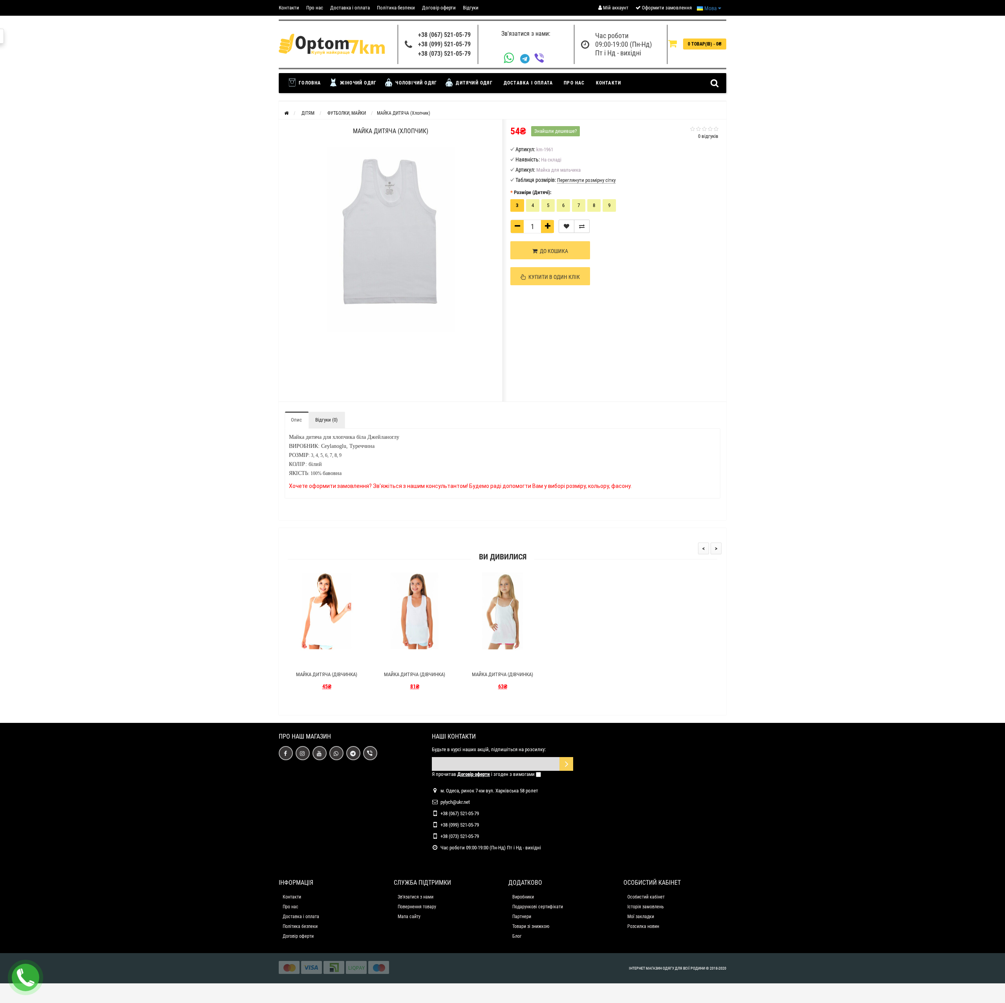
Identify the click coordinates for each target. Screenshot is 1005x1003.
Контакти (289, 8)
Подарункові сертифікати (537, 906)
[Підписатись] (566, 764)
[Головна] (286, 113)
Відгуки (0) (326, 420)
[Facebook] (286, 753)
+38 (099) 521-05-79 (444, 44)
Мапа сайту (409, 916)
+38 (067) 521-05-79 (444, 35)
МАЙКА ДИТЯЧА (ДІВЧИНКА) (326, 674)
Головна (309, 83)
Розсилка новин (643, 926)
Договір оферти (439, 8)
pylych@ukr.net (455, 802)
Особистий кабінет (646, 897)
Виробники (523, 897)
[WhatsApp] (512, 58)
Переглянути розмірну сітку (586, 180)
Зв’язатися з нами (415, 897)
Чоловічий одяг (415, 83)
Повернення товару (417, 906)
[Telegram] (527, 59)
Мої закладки (640, 916)
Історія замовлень (645, 906)
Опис (296, 420)
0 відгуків (708, 136)
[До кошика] (308, 660)
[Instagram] (303, 753)
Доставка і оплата (350, 8)
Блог (516, 936)
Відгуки (471, 8)
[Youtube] (319, 753)
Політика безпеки (396, 8)
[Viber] (541, 58)
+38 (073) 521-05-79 (444, 53)
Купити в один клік (553, 277)
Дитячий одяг (473, 83)
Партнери (521, 916)
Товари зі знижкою (530, 926)
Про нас (314, 8)
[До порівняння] (582, 226)
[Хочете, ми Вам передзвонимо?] (25, 977)
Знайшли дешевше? (555, 131)
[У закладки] (566, 226)
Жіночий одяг (357, 83)
